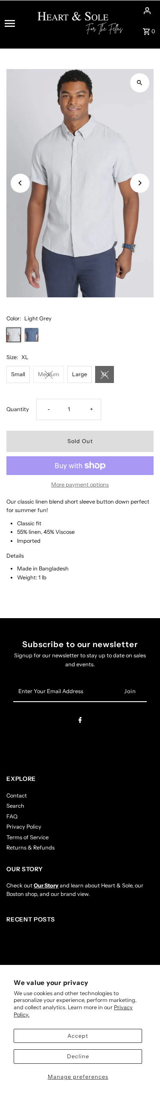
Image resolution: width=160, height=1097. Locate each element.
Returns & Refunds (30, 847)
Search (15, 806)
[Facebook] (80, 721)
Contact (16, 795)
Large (79, 374)
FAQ (11, 816)
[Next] (139, 183)
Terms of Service (27, 837)
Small (18, 374)
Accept (77, 1036)
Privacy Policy (23, 826)
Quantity (17, 409)
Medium (48, 374)
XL (104, 374)
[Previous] (20, 183)
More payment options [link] (80, 484)
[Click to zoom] (139, 82)
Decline (78, 1056)
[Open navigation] (18, 23)
